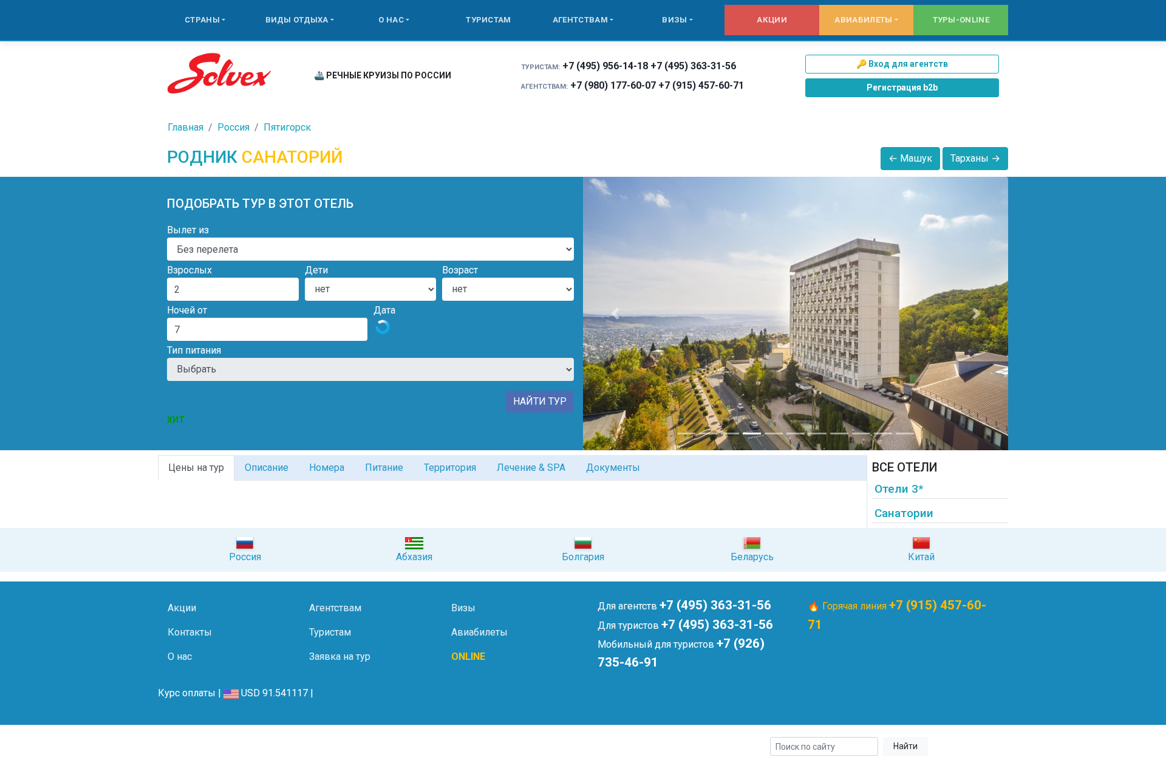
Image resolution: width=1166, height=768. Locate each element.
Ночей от (187, 310)
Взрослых (189, 270)
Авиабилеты (863, 19)
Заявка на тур (339, 656)
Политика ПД (352, 747)
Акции (772, 19)
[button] (615, 313)
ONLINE (468, 656)
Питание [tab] (384, 467)
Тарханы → (975, 158)
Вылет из (188, 230)
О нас (391, 19)
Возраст (460, 270)
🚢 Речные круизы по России (382, 75)
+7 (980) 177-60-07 (613, 85)
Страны (202, 19)
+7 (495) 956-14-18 (605, 66)
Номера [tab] (326, 467)
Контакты (190, 632)
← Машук (910, 158)
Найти (905, 746)
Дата (384, 310)
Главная (185, 127)
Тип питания (194, 350)
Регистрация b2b (902, 87)
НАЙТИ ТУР (540, 401)
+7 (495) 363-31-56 (693, 66)
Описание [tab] (266, 467)
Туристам (488, 19)
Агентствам (580, 19)
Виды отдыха (297, 19)
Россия (233, 127)
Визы (674, 19)
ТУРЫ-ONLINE (961, 19)
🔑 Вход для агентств (902, 64)
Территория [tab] (450, 467)
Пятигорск (287, 127)
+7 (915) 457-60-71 (701, 85)
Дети (316, 270)
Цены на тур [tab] (196, 467)
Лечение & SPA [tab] (531, 467)
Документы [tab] (613, 467)
